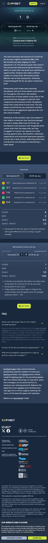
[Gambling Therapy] (23, 445)
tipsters (25, 374)
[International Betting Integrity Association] (22, 470)
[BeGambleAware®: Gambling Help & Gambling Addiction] (23, 462)
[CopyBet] (14, 3)
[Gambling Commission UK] (23, 441)
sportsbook (18, 398)
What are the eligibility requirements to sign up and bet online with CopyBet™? (20, 354)
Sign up (33, 3)
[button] (4, 4)
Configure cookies (14, 538)
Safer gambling (8, 445)
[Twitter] (3, 431)
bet (9, 391)
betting (7, 374)
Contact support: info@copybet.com (9, 455)
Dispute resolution (9, 448)
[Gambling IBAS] (22, 458)
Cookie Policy (28, 532)
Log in (42, 3)
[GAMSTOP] (23, 449)
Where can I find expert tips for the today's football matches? (19, 323)
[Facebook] (8, 431)
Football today (10, 369)
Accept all (37, 538)
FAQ (3, 451)
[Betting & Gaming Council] (25, 466)
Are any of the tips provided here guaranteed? (20, 348)
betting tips (19, 337)
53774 (4, 489)
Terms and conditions (6, 441)
